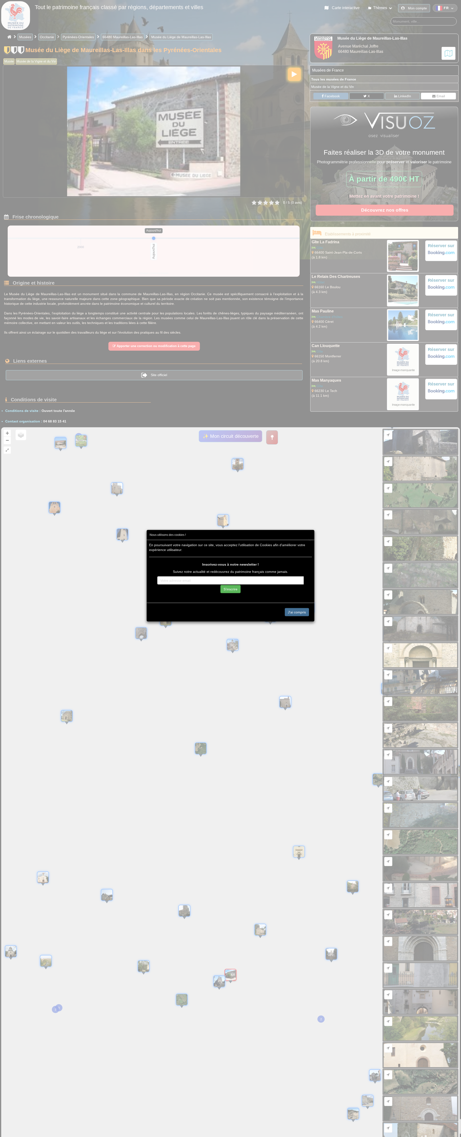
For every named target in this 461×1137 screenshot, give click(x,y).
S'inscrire (230, 589)
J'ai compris (297, 612)
